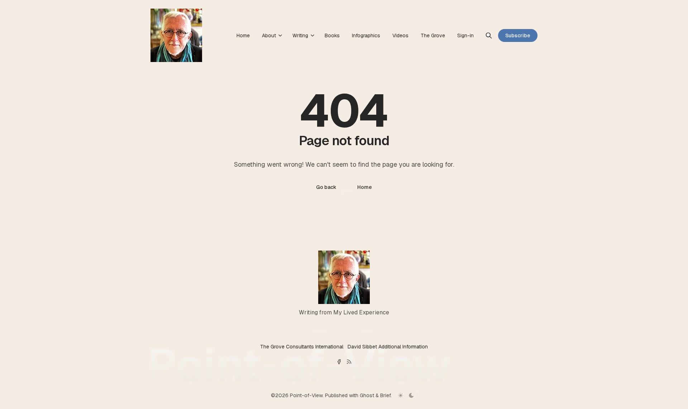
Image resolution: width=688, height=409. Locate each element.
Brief (385, 395)
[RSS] (349, 362)
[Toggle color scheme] (406, 395)
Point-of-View (306, 395)
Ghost (367, 395)
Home (364, 187)
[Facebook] (339, 362)
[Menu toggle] (280, 35)
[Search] (488, 35)
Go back (326, 187)
